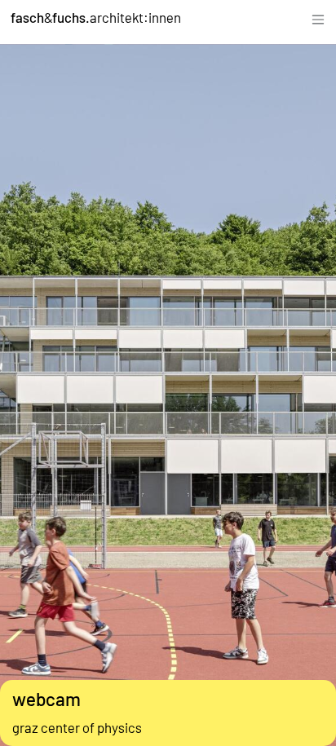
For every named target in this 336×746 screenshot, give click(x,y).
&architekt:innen (96, 17)
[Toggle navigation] (318, 17)
